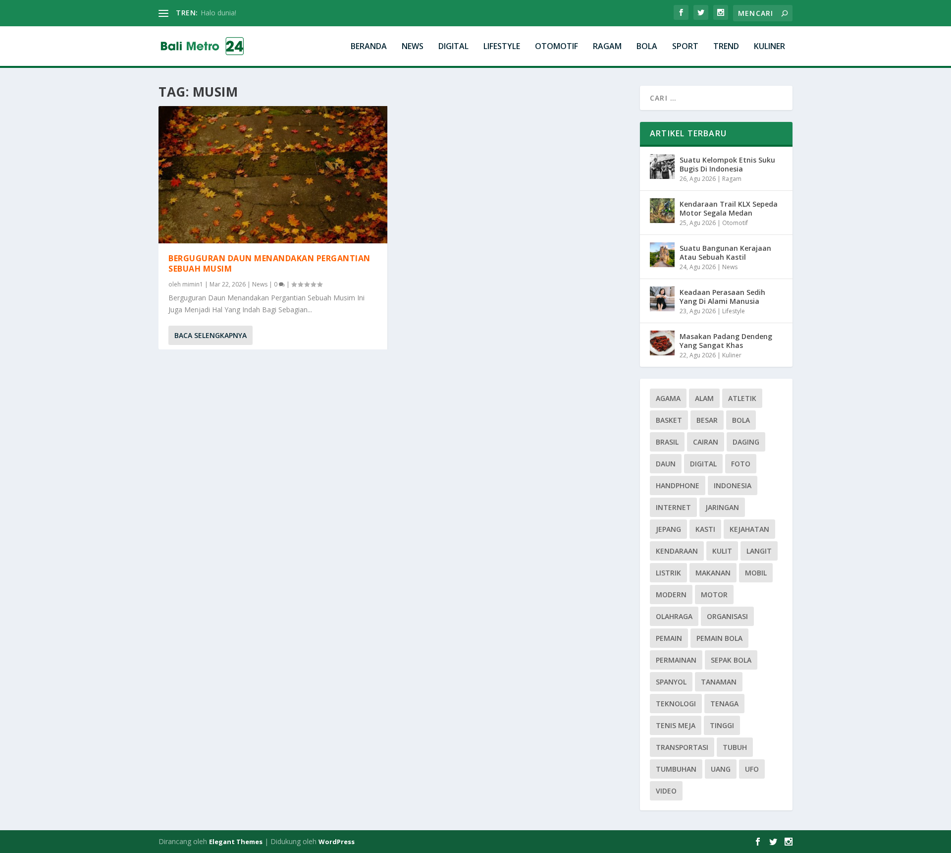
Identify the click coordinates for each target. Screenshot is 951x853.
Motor (714, 594)
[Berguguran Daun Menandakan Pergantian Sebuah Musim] (272, 174)
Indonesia (732, 485)
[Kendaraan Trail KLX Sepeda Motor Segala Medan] (662, 210)
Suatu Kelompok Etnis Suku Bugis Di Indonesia (727, 164)
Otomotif (556, 47)
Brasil (667, 442)
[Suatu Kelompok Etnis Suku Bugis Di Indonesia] (662, 166)
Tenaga (724, 703)
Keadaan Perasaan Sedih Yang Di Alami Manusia (722, 296)
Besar (707, 420)
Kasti (705, 529)
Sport (685, 47)
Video (666, 791)
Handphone (677, 485)
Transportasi (682, 747)
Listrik (668, 572)
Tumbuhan (676, 769)
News (412, 47)
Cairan (705, 442)
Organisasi (727, 616)
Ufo (752, 769)
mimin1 (192, 284)
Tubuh (735, 747)
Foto (740, 463)
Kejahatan (749, 529)
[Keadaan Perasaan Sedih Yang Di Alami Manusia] (662, 298)
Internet (673, 507)
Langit (759, 551)
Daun (666, 463)
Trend (726, 47)
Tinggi (722, 725)
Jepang (668, 529)
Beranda (369, 47)
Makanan (713, 572)
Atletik (742, 398)
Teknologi (676, 703)
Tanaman (719, 681)
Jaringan (722, 507)
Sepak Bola (731, 660)
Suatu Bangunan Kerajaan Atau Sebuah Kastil (725, 252)
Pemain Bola (719, 638)
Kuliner (769, 47)
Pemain (669, 638)
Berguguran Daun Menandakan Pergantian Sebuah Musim (269, 263)
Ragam (607, 47)
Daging (746, 442)
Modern (671, 594)
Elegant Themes (236, 841)
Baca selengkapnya (210, 335)
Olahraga (674, 616)
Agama (668, 398)
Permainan (676, 660)
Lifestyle (501, 47)
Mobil (756, 572)
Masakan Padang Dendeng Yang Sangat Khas (726, 341)
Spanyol (671, 681)
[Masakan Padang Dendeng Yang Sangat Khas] (662, 343)
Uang (721, 769)
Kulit (722, 551)
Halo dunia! (218, 12)
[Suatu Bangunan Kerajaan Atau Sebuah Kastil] (662, 254)
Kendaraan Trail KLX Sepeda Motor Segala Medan (729, 208)
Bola (646, 47)
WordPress (336, 841)
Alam (704, 398)
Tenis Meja (675, 725)
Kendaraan (677, 551)
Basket (669, 420)
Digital (453, 47)
